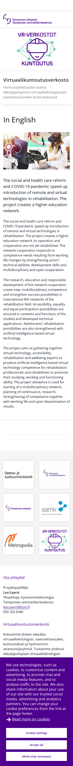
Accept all (36, 745)
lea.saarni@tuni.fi (16, 607)
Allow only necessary (36, 756)
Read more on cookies (31, 719)
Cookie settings (36, 733)
